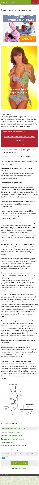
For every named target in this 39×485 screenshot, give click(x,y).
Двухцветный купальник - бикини (12, 439)
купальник (21, 428)
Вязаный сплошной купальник (11, 435)
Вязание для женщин (9, 428)
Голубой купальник (8, 442)
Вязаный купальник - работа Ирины (13, 445)
